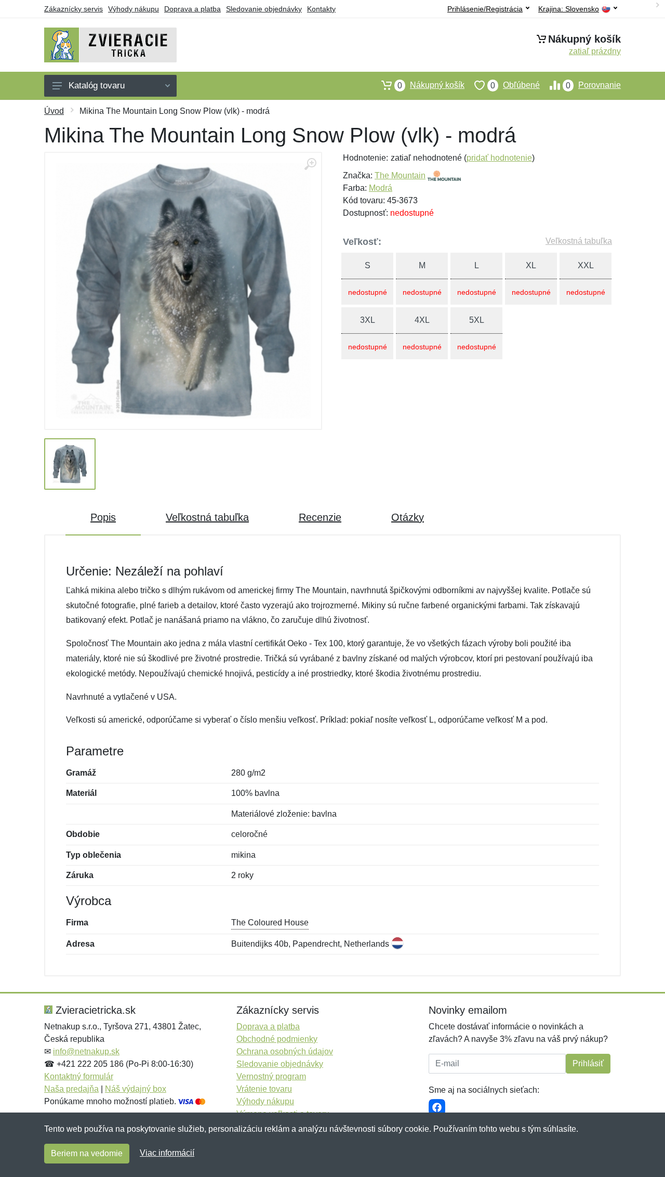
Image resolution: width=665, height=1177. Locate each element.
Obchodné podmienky (276, 1039)
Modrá (380, 188)
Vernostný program (271, 1076)
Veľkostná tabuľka (579, 241)
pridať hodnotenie (499, 157)
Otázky (407, 517)
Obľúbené (515, 85)
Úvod (54, 111)
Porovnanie (593, 85)
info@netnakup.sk (86, 1051)
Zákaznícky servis (73, 9)
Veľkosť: (362, 242)
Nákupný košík (430, 85)
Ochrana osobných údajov (284, 1051)
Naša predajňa (71, 1088)
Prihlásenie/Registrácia (485, 8)
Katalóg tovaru (97, 85)
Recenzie (320, 517)
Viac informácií (167, 1152)
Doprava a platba (192, 9)
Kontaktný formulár (78, 1076)
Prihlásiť (588, 1063)
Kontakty (321, 9)
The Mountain (400, 175)
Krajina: (568, 9)
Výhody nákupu (133, 9)
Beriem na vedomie (87, 1153)
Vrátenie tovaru (264, 1088)
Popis (103, 517)
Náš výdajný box (135, 1088)
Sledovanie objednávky (264, 9)
